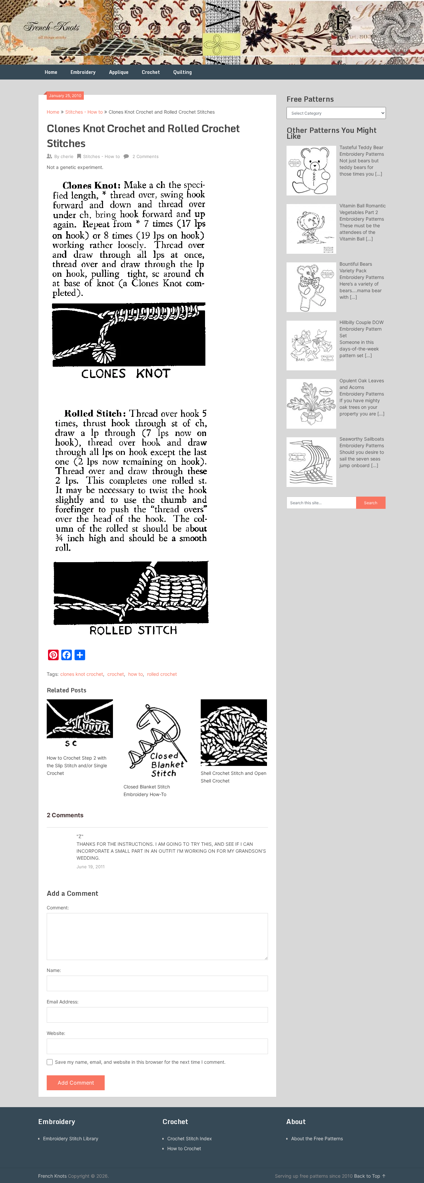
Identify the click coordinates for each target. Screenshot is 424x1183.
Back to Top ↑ (370, 1176)
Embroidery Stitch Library (70, 1138)
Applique (119, 72)
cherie (67, 156)
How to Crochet (184, 1148)
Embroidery (83, 72)
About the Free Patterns (317, 1138)
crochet (115, 674)
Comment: (58, 907)
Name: (54, 970)
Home (51, 72)
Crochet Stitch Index (189, 1138)
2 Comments (145, 156)
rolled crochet (162, 674)
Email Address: (63, 1001)
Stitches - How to (84, 112)
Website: (56, 1033)
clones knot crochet (81, 674)
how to (135, 674)
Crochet (151, 72)
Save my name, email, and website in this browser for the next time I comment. (140, 1062)
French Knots (52, 1176)
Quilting (182, 72)
